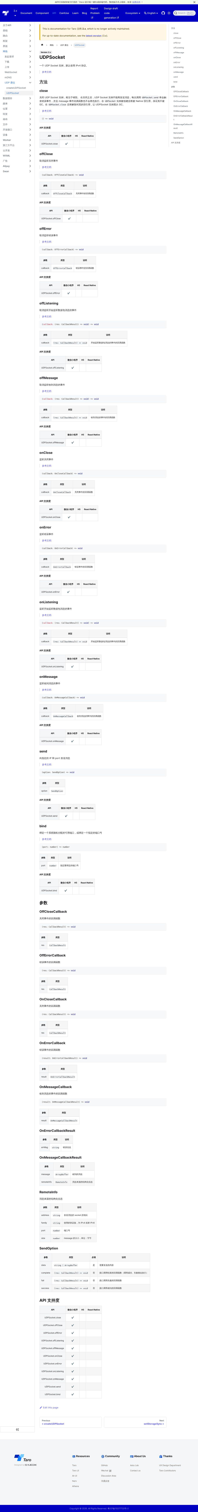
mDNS (8, 77)
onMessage (179, 72)
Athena (75, 1486)
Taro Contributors (167, 1470)
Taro (74, 1465)
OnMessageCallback (182, 111)
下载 (7, 61)
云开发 (6, 150)
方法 (173, 28)
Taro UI (75, 1470)
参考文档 (46, 71)
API (54, 13)
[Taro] (6, 13)
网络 (5, 51)
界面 (5, 46)
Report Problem (95, 10)
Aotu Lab (134, 1465)
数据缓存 (7, 98)
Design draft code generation (111, 13)
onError (177, 62)
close (176, 33)
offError (177, 43)
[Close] (194, 2)
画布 (5, 119)
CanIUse (64, 13)
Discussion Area (108, 1475)
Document (26, 13)
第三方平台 (8, 145)
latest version (93, 35)
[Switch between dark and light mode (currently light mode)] (169, 13)
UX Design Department (170, 1465)
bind (175, 82)
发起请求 (9, 56)
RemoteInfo (179, 133)
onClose (177, 57)
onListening (179, 67)
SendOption (179, 138)
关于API (7, 25)
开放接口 (7, 129)
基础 (5, 30)
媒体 (5, 103)
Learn (75, 13)
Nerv (74, 1481)
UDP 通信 (10, 82)
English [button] (151, 13)
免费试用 (136, 2)
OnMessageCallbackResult (183, 126)
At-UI (74, 1475)
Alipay (6, 166)
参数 (173, 86)
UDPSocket (12, 93)
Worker (7, 140)
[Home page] (42, 45)
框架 (5, 40)
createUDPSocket (16, 87)
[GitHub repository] (163, 13)
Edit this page (50, 1407)
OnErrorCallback (181, 106)
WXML (6, 155)
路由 (5, 35)
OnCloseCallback (181, 101)
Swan (6, 171)
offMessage (179, 52)
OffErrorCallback (181, 96)
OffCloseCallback (181, 91)
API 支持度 (175, 143)
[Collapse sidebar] (17, 1429)
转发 (5, 113)
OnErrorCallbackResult (183, 118)
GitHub (104, 1465)
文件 (5, 124)
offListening (179, 48)
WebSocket (11, 72)
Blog (84, 13)
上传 (7, 66)
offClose (177, 38)
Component (42, 13)
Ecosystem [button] (132, 13)
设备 (5, 134)
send (176, 77)
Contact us (135, 1470)
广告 (5, 160)
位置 (5, 108)
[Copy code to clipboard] (162, 118)
